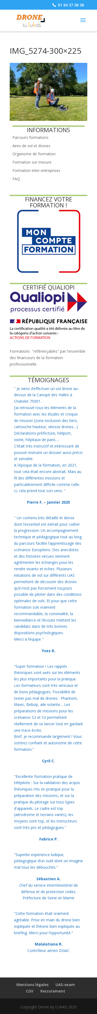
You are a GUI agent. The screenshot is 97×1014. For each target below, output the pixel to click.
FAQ (16, 178)
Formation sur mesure (31, 162)
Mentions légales (32, 984)
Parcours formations (30, 137)
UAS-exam (65, 984)
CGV (29, 991)
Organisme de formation (34, 153)
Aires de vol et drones (31, 145)
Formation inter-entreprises (36, 170)
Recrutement (52, 991)
